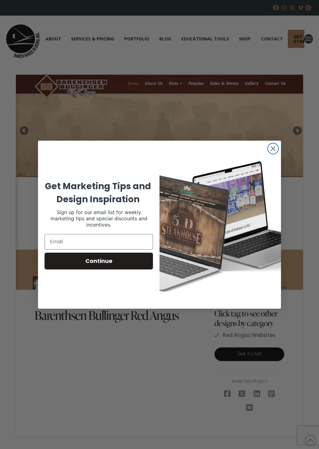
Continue (98, 261)
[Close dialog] (273, 148)
